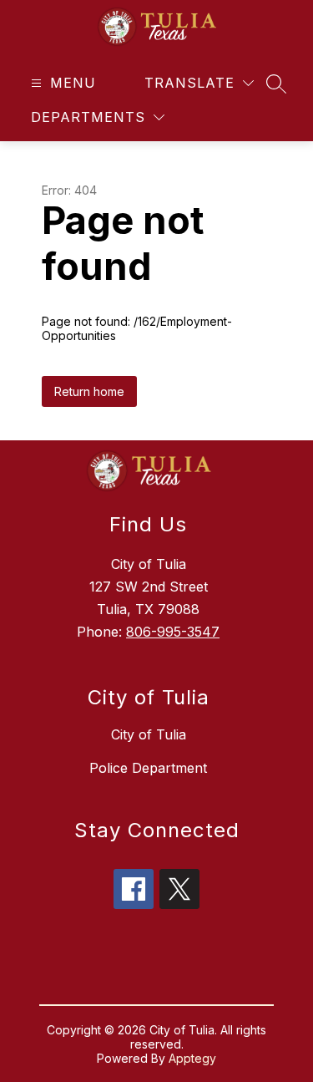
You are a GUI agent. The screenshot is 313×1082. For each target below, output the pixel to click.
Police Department (148, 767)
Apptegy (192, 1058)
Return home (89, 391)
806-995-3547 (173, 631)
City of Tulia (148, 734)
